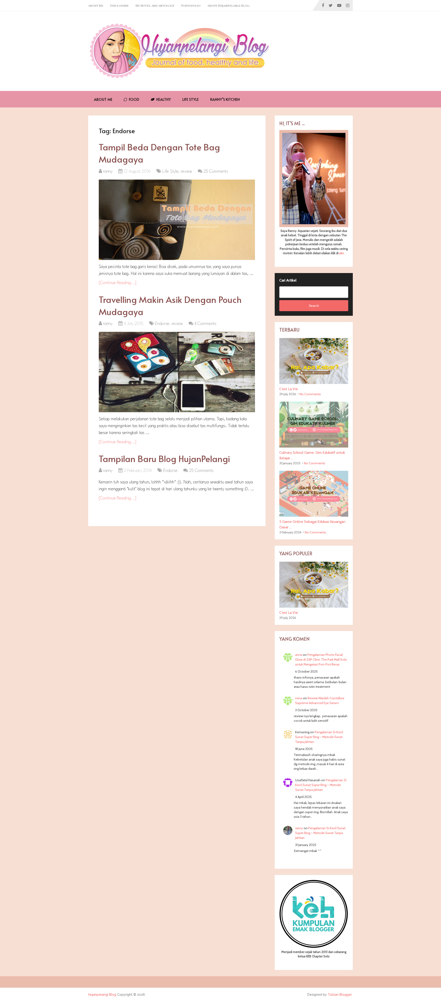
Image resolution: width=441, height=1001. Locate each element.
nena (298, 698)
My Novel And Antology (155, 5)
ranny (108, 171)
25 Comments (216, 171)
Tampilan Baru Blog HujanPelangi (164, 458)
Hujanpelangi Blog (102, 994)
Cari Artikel (288, 280)
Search (314, 305)
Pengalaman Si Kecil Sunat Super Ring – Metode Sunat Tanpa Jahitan (319, 737)
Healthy (163, 99)
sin (341, 253)
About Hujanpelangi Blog (228, 5)
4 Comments (205, 324)
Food (133, 99)
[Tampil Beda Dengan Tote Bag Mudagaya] (177, 220)
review (186, 171)
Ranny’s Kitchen (225, 99)
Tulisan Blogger (340, 994)
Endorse (162, 324)
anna (298, 655)
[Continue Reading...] (117, 283)
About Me (95, 5)
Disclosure (119, 5)
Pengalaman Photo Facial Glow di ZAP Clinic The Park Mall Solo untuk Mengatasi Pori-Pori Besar (321, 659)
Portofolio (191, 5)
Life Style (190, 99)
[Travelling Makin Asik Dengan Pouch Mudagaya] (177, 372)
